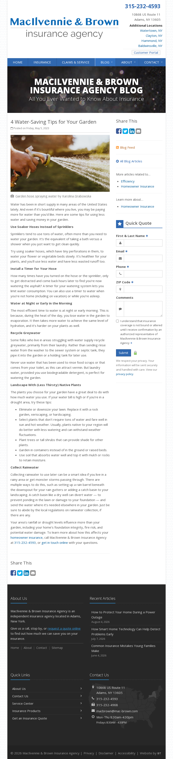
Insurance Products (26, 711)
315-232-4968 (107, 705)
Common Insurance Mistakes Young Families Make (123, 650)
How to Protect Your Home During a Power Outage (123, 617)
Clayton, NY (154, 35)
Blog (107, 61)
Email (122, 251)
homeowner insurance (27, 537)
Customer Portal (146, 52)
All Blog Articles (131, 161)
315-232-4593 (25, 542)
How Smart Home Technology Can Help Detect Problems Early (125, 634)
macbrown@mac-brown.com (117, 711)
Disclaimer (106, 753)
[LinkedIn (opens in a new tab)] (26, 573)
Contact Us (20, 696)
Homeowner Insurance (137, 186)
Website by (150, 753)
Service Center (23, 703)
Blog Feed (127, 147)
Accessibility (126, 753)
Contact (154, 61)
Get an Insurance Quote (29, 718)
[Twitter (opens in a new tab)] (20, 573)
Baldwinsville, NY (150, 46)
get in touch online (55, 542)
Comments (124, 297)
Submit (123, 353)
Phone (122, 266)
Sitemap (57, 648)
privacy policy (124, 374)
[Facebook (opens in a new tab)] (13, 573)
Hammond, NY (151, 40)
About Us (19, 688)
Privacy (89, 753)
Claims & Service (75, 62)
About (129, 61)
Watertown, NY (151, 30)
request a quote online (64, 628)
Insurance (42, 62)
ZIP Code (125, 282)
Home (18, 62)
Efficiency (128, 181)
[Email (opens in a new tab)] (33, 573)
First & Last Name (132, 236)
